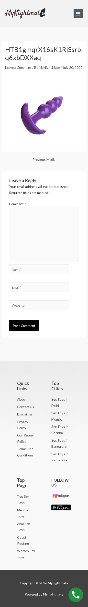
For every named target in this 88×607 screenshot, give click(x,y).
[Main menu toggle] (78, 13)
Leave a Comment (18, 67)
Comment (17, 204)
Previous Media (44, 159)
